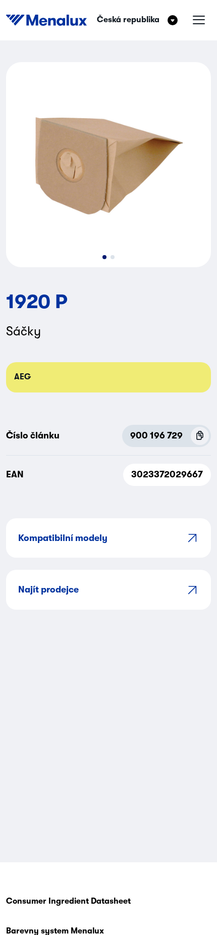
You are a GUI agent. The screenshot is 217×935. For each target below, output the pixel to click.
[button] (104, 257)
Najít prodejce (48, 589)
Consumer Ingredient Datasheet (68, 901)
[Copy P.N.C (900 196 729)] (200, 436)
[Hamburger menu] (199, 20)
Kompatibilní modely (62, 538)
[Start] (46, 20)
